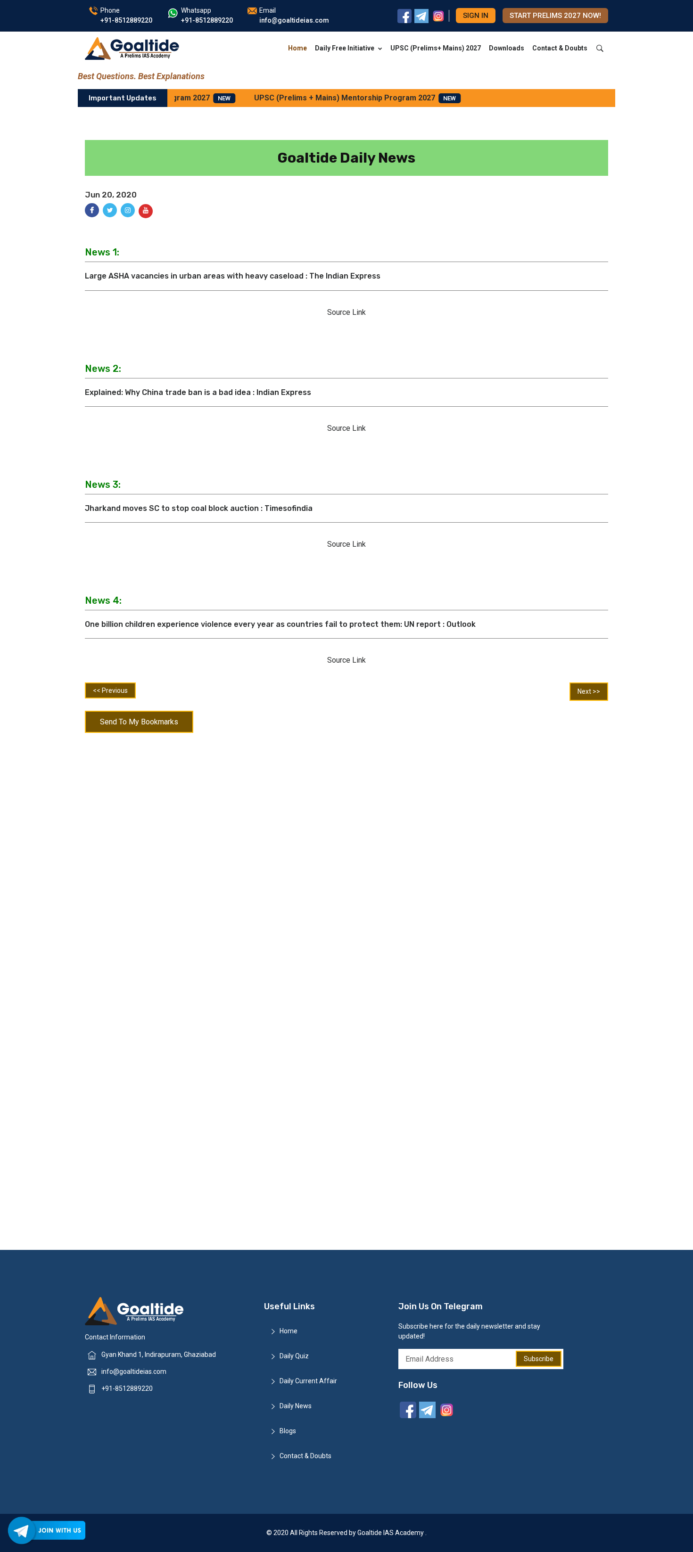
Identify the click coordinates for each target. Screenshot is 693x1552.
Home (297, 48)
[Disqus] (346, 860)
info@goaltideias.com (133, 1371)
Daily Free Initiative (344, 48)
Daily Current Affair (308, 1381)
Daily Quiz (294, 1356)
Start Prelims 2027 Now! (555, 15)
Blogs (288, 1431)
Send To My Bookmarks (139, 721)
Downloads (506, 48)
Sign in (475, 15)
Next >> (589, 691)
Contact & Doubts (559, 48)
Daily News (296, 1406)
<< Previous (110, 690)
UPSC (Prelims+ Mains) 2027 (435, 48)
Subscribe (538, 1359)
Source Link (346, 312)
